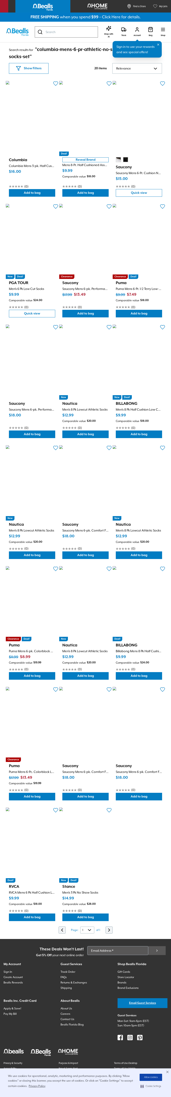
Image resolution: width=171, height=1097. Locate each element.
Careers (65, 1013)
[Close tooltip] (158, 44)
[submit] (157, 950)
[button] (151, 1086)
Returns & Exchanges (74, 982)
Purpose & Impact (68, 1063)
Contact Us (67, 1019)
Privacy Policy (37, 1086)
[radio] (118, 159)
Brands (122, 982)
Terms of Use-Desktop (125, 1063)
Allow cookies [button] (151, 1077)
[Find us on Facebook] (120, 1037)
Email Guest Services (142, 1003)
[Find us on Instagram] (130, 1037)
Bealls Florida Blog (72, 1024)
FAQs (64, 977)
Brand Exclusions (128, 987)
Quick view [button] (146, 194)
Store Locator (126, 977)
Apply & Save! (12, 1008)
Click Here (111, 17)
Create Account (13, 977)
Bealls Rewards (13, 982)
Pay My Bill (10, 1013)
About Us (66, 1008)
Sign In (8, 971)
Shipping (66, 987)
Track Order (68, 971)
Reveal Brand (86, 160)
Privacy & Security (13, 1063)
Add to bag (39, 194)
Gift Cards (124, 971)
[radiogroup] (122, 159)
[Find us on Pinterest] (139, 1037)
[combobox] (66, 32)
